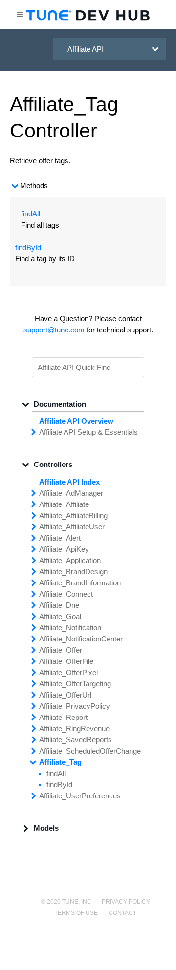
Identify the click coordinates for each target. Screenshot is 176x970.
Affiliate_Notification (70, 627)
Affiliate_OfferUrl (65, 695)
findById (28, 247)
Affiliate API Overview (76, 421)
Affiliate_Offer (60, 650)
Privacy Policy (126, 901)
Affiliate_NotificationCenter (81, 639)
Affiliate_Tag (60, 762)
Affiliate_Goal (60, 616)
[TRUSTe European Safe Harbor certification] (88, 946)
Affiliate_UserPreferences (80, 796)
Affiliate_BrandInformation (80, 583)
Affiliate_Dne (59, 605)
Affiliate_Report (63, 717)
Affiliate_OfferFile (66, 661)
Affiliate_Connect (66, 594)
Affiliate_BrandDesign (73, 571)
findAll (30, 214)
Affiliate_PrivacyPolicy (74, 706)
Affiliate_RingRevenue (74, 728)
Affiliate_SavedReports (75, 740)
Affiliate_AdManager (71, 493)
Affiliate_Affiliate (64, 504)
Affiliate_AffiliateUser (72, 527)
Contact (122, 913)
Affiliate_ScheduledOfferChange (90, 751)
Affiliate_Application (70, 560)
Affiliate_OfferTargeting (75, 683)
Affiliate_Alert (60, 538)
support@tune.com (54, 330)
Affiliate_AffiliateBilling (73, 515)
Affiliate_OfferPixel (68, 672)
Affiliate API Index (69, 482)
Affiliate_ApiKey (64, 549)
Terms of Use (76, 913)
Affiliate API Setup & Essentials (88, 432)
